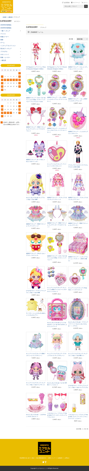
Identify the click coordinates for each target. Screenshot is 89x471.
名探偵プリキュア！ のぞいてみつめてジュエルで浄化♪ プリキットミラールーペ (57, 257)
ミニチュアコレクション (8, 45)
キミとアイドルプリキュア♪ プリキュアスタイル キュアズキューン (56, 354)
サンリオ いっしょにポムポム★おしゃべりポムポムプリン (36, 314)
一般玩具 (10, 17)
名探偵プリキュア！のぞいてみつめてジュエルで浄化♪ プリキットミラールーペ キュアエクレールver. (36, 99)
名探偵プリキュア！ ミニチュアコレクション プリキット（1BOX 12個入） (78, 258)
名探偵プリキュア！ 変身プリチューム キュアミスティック (36, 225)
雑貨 (1, 39)
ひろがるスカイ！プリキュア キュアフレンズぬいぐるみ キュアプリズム (78, 386)
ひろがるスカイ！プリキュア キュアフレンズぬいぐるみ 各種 (36, 291)
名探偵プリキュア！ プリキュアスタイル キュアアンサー (78, 198)
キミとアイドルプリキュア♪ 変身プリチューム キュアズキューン (35, 354)
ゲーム (2, 42)
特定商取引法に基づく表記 (27, 458)
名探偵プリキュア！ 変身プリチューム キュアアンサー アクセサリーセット (57, 225)
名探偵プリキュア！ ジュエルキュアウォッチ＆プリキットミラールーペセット (57, 130)
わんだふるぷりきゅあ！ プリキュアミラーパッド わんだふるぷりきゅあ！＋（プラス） (78, 324)
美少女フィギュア (6, 48)
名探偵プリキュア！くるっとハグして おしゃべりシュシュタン (78, 68)
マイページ (76, 2)
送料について (51, 458)
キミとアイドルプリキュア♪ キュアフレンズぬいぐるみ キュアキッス (35, 383)
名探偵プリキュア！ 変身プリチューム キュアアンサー (78, 224)
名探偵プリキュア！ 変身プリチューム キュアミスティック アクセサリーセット (36, 129)
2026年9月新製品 (5, 28)
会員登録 (67, 2)
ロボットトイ (4, 54)
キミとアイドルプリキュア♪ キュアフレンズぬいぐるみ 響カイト (77, 354)
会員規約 (60, 458)
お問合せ (66, 458)
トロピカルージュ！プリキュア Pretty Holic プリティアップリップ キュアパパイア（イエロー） (78, 416)
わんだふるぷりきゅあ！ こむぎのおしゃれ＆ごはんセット (36, 415)
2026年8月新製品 (5, 25)
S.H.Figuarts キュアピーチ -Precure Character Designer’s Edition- (57, 68)
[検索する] (86, 6)
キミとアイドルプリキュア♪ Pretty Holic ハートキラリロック (77, 288)
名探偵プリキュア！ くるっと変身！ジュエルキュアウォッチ (78, 99)
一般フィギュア (5, 31)
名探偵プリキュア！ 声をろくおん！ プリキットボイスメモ (36, 254)
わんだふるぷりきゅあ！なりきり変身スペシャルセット (57, 383)
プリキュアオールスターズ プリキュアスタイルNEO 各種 (78, 166)
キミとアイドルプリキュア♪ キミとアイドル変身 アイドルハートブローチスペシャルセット (57, 289)
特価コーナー (4, 36)
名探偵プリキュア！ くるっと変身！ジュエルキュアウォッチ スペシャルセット (57, 99)
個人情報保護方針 (41, 458)
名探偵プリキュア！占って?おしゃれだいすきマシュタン (35, 160)
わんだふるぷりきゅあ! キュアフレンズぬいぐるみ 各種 (35, 198)
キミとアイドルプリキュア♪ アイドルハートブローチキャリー (56, 165)
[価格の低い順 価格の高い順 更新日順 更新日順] (82, 39)
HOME (4, 17)
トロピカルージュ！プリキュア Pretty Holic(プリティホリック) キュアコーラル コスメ (57, 415)
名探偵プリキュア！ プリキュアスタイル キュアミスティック (57, 198)
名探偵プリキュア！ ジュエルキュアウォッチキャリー (78, 132)
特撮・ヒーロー (5, 57)
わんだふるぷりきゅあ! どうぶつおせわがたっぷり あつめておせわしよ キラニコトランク (57, 324)
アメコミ (3, 34)
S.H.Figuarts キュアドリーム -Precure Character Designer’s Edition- (36, 68)
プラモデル (3, 51)
